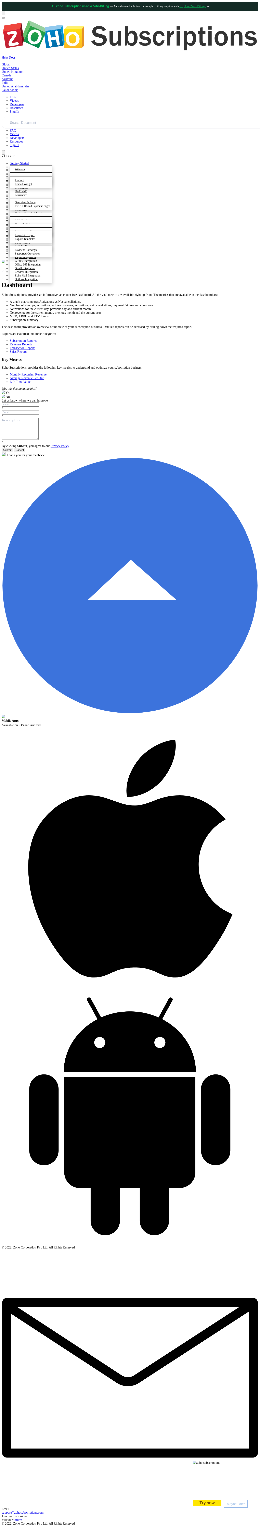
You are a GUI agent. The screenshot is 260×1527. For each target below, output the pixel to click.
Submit (7, 450)
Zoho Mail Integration (27, 275)
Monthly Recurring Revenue (28, 374)
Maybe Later (236, 1504)
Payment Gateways (26, 249)
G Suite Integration (26, 260)
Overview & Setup (25, 202)
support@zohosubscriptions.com (22, 1512)
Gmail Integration (25, 268)
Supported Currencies (27, 253)
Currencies (21, 195)
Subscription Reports (23, 340)
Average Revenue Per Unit (27, 378)
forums (17, 1520)
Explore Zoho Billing (193, 6)
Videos (14, 100)
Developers (17, 104)
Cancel (20, 450)
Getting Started (19, 163)
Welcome (20, 169)
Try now (207, 1503)
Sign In (14, 111)
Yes (7, 392)
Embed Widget (23, 184)
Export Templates (25, 239)
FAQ (13, 97)
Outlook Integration (26, 279)
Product (19, 180)
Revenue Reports (21, 344)
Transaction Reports (22, 348)
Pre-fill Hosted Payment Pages (32, 206)
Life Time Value (20, 381)
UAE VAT (21, 191)
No (7, 396)
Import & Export (25, 235)
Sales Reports (18, 351)
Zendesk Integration (26, 271)
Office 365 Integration (28, 264)
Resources (16, 108)
